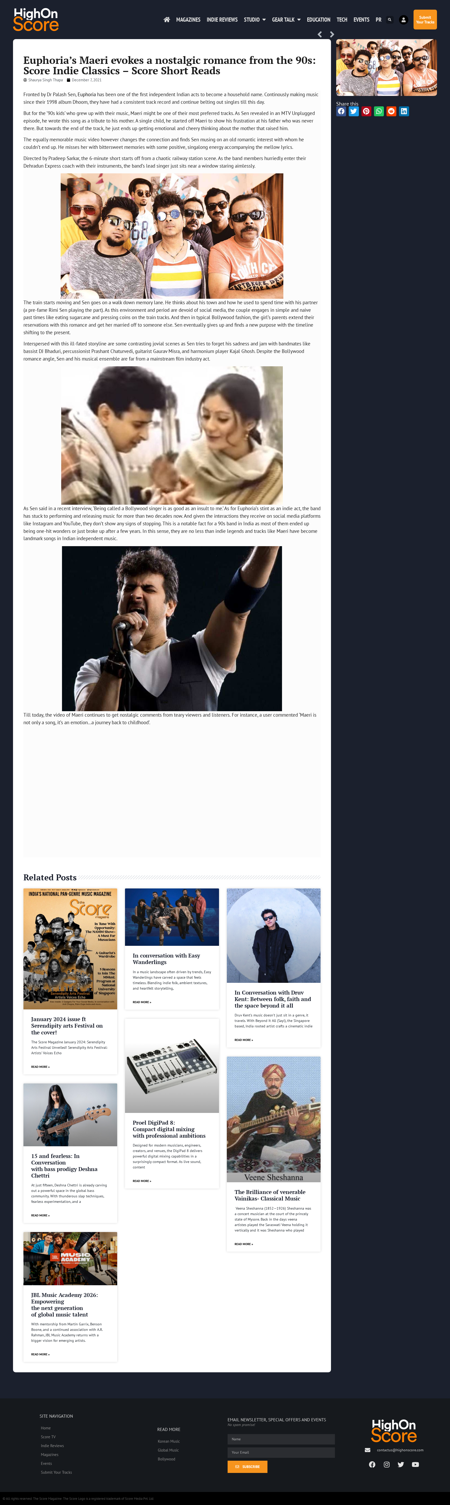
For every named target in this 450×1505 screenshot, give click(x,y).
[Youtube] (415, 1464)
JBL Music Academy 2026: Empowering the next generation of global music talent (64, 1304)
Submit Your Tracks (56, 1472)
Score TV (48, 1436)
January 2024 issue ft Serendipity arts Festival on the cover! (67, 1025)
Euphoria (87, 94)
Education (318, 19)
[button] (390, 20)
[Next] (330, 34)
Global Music (168, 1450)
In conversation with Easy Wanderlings (166, 959)
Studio (252, 19)
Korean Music (169, 1441)
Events (362, 19)
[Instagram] (386, 1464)
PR (379, 19)
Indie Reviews (222, 19)
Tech (342, 19)
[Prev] (321, 34)
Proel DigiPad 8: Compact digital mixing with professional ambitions (169, 1129)
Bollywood (166, 1458)
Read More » (40, 1067)
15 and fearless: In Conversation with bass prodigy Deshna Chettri (64, 1165)
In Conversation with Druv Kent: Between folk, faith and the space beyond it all (273, 999)
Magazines (188, 19)
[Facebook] (372, 1464)
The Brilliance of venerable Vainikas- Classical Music (270, 1195)
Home (46, 1427)
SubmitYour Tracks (425, 20)
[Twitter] (401, 1464)
